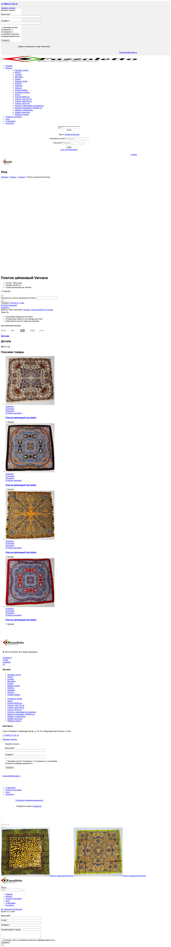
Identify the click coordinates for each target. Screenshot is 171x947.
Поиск (3, 888)
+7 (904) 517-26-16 (11, 735)
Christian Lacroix (21, 70)
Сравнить (5, 307)
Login (69, 147)
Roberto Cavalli (21, 81)
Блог (8, 901)
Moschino (19, 77)
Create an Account (72, 134)
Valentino (18, 86)
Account (18, 909)
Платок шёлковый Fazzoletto (21, 417)
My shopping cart (8, 909)
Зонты (17, 95)
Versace (18, 88)
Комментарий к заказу (11, 929)
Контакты (10, 905)
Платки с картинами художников (29, 106)
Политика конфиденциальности (29, 800)
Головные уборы (22, 92)
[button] (8, 8)
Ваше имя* (5, 916)
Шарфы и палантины (24, 110)
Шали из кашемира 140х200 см (28, 108)
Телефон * (5, 21)
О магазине (10, 903)
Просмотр (10, 411)
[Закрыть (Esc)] (2, 824)
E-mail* (4, 920)
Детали (5, 336)
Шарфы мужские (22, 112)
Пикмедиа (36, 806)
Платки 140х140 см (23, 101)
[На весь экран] (6, 824)
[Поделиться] (4, 824)
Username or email (58, 138)
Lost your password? (69, 149)
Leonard (18, 75)
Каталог (9, 896)
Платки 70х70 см (22, 103)
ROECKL (18, 83)
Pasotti (18, 79)
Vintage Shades (21, 90)
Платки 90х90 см (22, 97)
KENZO (18, 72)
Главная (9, 894)
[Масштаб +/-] (9, 824)
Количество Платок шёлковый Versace (18, 298)
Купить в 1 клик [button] (17, 303)
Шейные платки (22, 114)
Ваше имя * (6, 14)
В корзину (5, 303)
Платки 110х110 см (23, 99)
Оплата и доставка (14, 899)
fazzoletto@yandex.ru (128, 52)
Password (58, 143)
